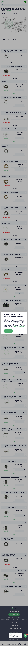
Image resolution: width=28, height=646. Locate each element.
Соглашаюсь (8, 331)
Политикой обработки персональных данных (14, 327)
